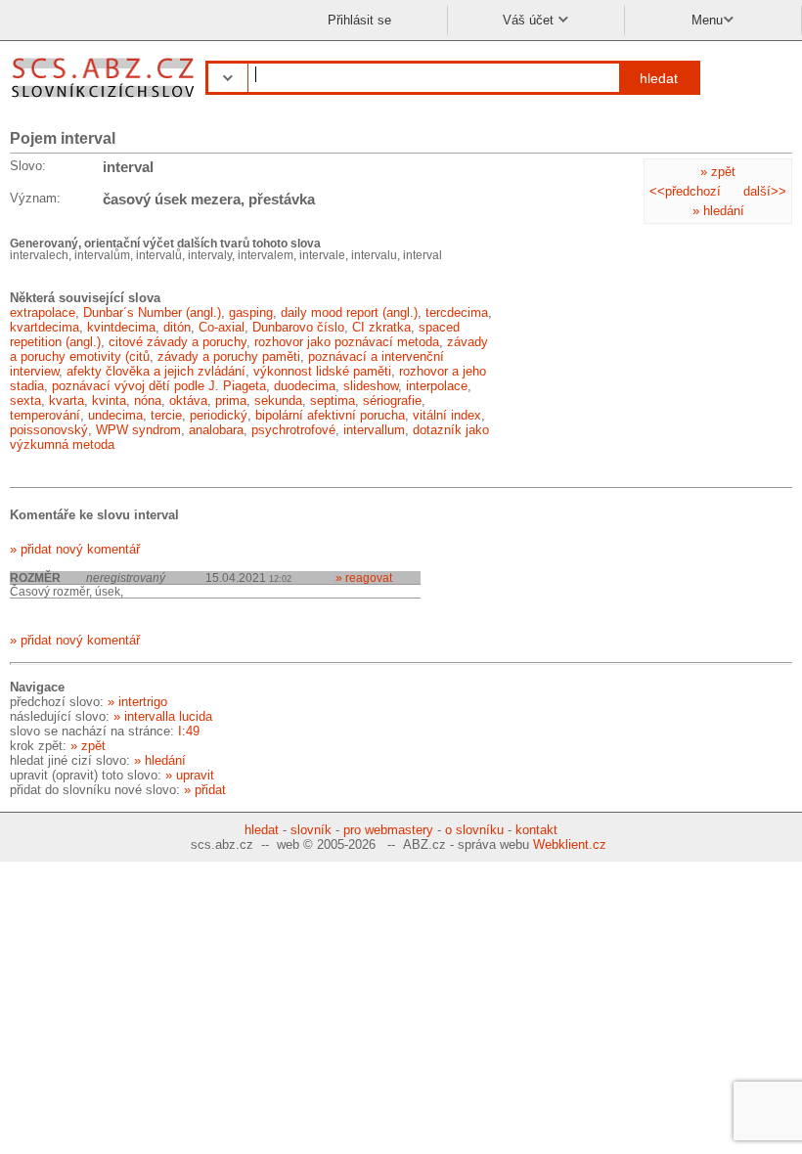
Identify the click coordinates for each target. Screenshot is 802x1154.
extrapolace (42, 312)
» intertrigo (137, 701)
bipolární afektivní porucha (330, 415)
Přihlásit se (359, 20)
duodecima (304, 385)
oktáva (188, 400)
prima (230, 400)
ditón (177, 327)
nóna (147, 400)
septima (332, 400)
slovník (311, 829)
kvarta (66, 400)
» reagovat (363, 577)
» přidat (205, 789)
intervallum (374, 429)
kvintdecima (121, 327)
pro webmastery (388, 829)
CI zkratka (381, 327)
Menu (707, 20)
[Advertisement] (645, 359)
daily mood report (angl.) (349, 312)
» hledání (718, 210)
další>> (764, 191)
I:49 (189, 731)
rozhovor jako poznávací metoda (346, 341)
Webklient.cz (569, 844)
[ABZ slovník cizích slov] (105, 100)
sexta (25, 400)
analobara (216, 429)
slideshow (370, 385)
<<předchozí (685, 191)
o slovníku (474, 829)
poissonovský (49, 429)
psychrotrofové (293, 429)
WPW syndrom (138, 429)
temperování (45, 415)
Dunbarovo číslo (298, 327)
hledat (659, 78)
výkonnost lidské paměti (322, 371)
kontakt (536, 829)
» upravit (189, 775)
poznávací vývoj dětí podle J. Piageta (159, 385)
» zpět (717, 171)
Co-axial (222, 327)
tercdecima (456, 312)
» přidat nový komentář (75, 549)
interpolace (437, 385)
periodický (218, 415)
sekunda (278, 400)
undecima (115, 415)
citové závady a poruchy (177, 341)
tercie (166, 415)
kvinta (109, 400)
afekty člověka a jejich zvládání (156, 371)
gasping (251, 312)
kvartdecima (44, 327)
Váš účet (530, 20)
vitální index (447, 415)
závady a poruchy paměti (228, 356)
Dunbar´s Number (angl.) (152, 312)
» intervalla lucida (162, 716)
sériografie (392, 400)
